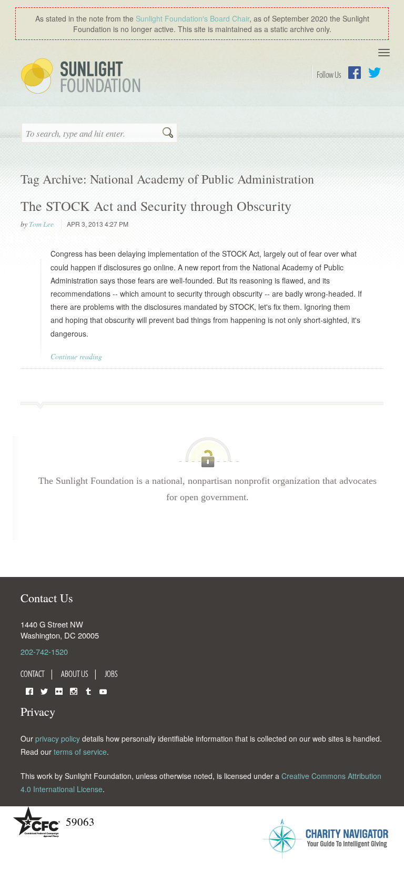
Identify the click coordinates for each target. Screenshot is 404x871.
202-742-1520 (44, 651)
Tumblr (88, 690)
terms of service (80, 751)
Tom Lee (41, 224)
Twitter (374, 72)
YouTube (103, 690)
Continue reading (76, 356)
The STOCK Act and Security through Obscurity (156, 206)
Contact (33, 674)
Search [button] (168, 133)
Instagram (73, 690)
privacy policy (57, 738)
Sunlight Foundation (83, 77)
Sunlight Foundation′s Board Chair (192, 18)
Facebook (354, 72)
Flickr (59, 690)
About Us (74, 674)
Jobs (111, 674)
